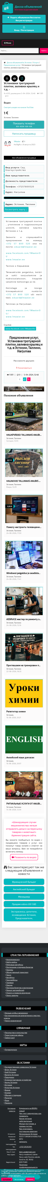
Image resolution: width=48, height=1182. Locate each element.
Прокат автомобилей (15, 990)
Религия (8, 1098)
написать (23, 1141)
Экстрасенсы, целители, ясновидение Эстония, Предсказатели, (24, 915)
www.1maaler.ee (15, 259)
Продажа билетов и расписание (19, 988)
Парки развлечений (13, 1021)
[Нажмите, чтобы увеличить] (8, 143)
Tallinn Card (9, 1038)
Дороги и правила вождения (18, 993)
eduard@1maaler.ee (25, 246)
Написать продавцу (24, 133)
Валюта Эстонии (11, 1075)
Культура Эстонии (12, 1087)
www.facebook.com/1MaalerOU (20, 328)
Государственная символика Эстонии (20, 1067)
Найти (43, 50)
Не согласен (19, 1179)
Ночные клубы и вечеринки (16, 1013)
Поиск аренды (12, 995)
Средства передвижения (24, 955)
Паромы (9, 970)
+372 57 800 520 (18, 243)
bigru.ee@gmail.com (27, 1152)
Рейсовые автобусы (14, 965)
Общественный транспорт (17, 972)
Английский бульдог (24, 889)
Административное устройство (17, 1080)
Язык (6, 1100)
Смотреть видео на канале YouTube (19, 107)
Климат (7, 1093)
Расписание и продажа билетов (19, 967)
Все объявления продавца (24, 158)
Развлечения (23, 1008)
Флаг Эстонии (10, 1069)
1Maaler (17, 141)
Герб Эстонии (10, 1072)
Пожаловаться (24, 368)
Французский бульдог (24, 881)
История (8, 1085)
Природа (8, 1103)
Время (7, 1090)
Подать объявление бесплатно (25, 19)
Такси (8, 975)
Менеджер (24, 896)
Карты (23, 1045)
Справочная (23, 1028)
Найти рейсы (11, 962)
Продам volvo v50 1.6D (24, 904)
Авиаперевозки (13, 959)
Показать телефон (24, 125)
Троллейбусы (11, 980)
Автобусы (10, 977)
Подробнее (7, 1179)
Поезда (9, 985)
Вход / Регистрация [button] (24, 30)
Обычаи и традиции (12, 1095)
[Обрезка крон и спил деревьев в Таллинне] (24, 389)
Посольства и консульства (15, 1032)
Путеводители (10, 1049)
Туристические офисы (13, 1035)
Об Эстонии (23, 1062)
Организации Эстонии (28, 1134)
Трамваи (10, 982)
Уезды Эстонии (10, 1082)
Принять (30, 1179)
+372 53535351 (25, 1147)
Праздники (9, 1077)
